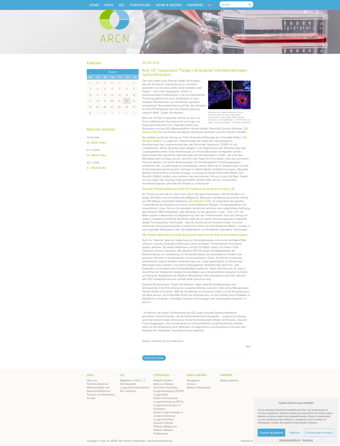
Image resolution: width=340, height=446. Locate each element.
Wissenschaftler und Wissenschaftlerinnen (99, 389)
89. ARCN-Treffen (96, 142)
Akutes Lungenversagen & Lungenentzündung (168, 413)
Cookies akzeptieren (271, 432)
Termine (191, 384)
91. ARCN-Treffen (96, 168)
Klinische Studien (162, 380)
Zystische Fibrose (163, 423)
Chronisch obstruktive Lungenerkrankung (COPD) (168, 389)
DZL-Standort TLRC (200, 201)
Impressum (307, 439)
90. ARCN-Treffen (96, 155)
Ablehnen (294, 432)
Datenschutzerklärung (290, 439)
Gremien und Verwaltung (101, 394)
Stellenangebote (229, 380)
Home (94, 4)
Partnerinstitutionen (98, 384)
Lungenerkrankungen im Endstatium (167, 406)
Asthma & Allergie (163, 384)
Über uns (92, 380)
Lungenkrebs (160, 394)
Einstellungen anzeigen (319, 432)
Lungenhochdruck (163, 419)
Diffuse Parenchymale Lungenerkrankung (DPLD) (168, 399)
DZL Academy (128, 391)
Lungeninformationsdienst (134, 387)
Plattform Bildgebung (165, 426)
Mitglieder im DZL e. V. (133, 380)
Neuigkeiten (193, 380)
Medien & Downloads (198, 387)
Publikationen (160, 433)
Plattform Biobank (163, 430)
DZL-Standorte (128, 384)
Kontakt (91, 398)
